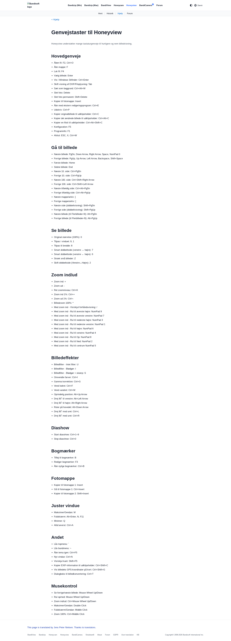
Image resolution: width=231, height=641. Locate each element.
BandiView (106, 5)
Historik (110, 13)
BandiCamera (146, 5)
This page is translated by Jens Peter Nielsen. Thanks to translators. (61, 627)
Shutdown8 (90, 635)
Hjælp (120, 13)
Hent (100, 13)
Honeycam (119, 5)
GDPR (115, 635)
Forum (159, 5)
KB (138, 635)
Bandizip (42, 635)
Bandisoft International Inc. (193, 635)
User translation (127, 635)
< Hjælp (55, 19)
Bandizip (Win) (75, 5)
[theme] (191, 5)
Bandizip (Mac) (91, 5)
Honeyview (131, 5)
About (99, 635)
